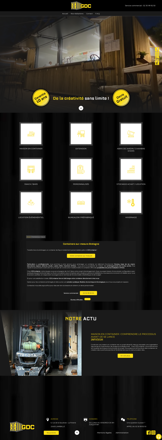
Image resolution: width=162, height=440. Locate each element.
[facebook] (157, 49)
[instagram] (157, 54)
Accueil (65, 14)
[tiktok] (157, 63)
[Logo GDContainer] (81, 5)
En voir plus (43, 356)
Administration (122, 433)
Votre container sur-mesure (81, 256)
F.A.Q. (97, 14)
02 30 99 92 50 (149, 6)
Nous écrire (51, 433)
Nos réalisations (77, 14)
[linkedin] (157, 58)
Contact (89, 14)
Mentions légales (104, 433)
